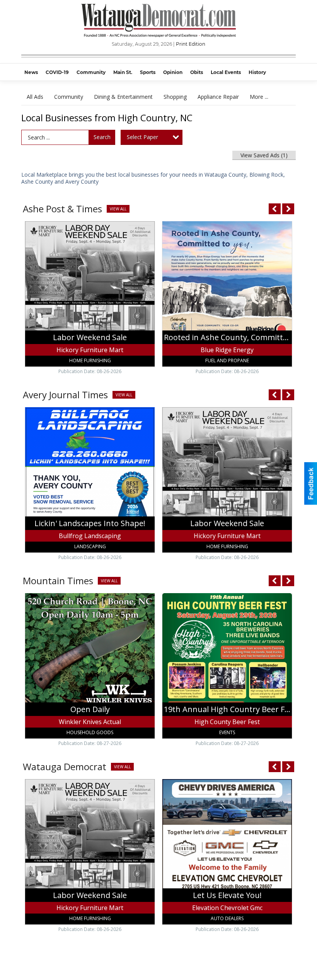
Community (68, 96)
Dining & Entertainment (123, 96)
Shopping (175, 96)
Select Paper (142, 137)
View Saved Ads (264, 155)
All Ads (35, 96)
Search (102, 137)
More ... (259, 96)
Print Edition (190, 44)
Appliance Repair (218, 96)
